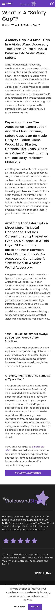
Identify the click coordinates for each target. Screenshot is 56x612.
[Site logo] (28, 3)
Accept (35, 606)
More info (19, 606)
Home (5, 25)
